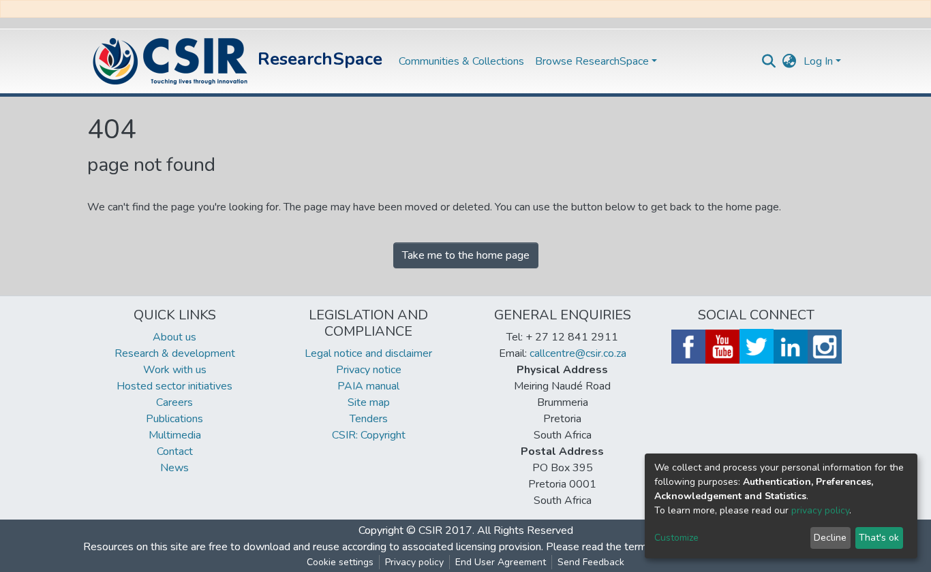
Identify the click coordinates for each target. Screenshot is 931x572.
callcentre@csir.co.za (578, 353)
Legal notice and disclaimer (368, 353)
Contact (175, 451)
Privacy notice (368, 369)
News (174, 467)
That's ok (879, 537)
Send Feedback (591, 562)
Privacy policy (414, 562)
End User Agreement (500, 562)
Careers (174, 402)
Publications (174, 418)
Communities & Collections (461, 61)
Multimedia (175, 435)
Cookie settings (340, 562)
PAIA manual (368, 386)
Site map (369, 402)
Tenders (369, 418)
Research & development (175, 353)
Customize (676, 537)
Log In (818, 61)
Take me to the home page (466, 255)
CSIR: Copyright (369, 435)
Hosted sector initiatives (174, 386)
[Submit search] (769, 61)
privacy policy (820, 510)
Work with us (175, 369)
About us (174, 337)
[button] (789, 61)
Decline (830, 537)
